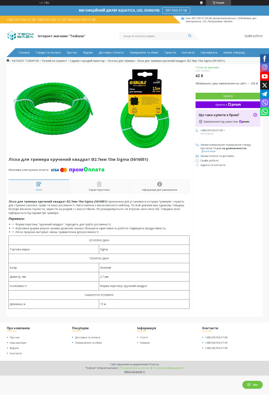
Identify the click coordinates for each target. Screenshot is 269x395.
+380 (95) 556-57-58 (216, 348)
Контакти (188, 52)
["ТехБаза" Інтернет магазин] (20, 36)
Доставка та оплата (87, 337)
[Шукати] (190, 36)
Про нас (72, 52)
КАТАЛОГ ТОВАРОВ (25, 61)
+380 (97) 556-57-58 (216, 337)
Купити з (221, 104)
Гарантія (170, 52)
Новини (145, 342)
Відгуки (88, 52)
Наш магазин (18, 342)
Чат (255, 384)
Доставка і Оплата (111, 52)
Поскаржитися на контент (135, 368)
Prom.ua (154, 364)
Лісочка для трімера (121, 61)
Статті (144, 337)
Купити (228, 96)
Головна (24, 52)
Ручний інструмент (54, 61)
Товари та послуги (48, 52)
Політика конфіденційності (168, 368)
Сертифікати (208, 52)
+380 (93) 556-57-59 (216, 342)
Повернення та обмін (144, 52)
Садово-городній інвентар (87, 61)
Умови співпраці (234, 52)
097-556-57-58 (176, 10)
